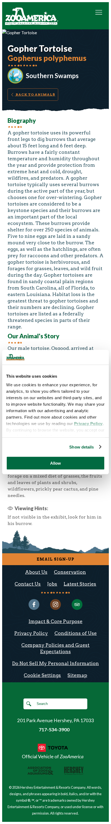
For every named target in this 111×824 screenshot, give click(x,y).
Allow (55, 463)
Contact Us (28, 584)
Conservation (70, 572)
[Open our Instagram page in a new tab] (55, 604)
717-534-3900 (54, 729)
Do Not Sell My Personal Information (55, 663)
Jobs (52, 584)
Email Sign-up (55, 559)
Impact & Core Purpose (55, 621)
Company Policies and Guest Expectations (55, 648)
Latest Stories (80, 584)
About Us (36, 572)
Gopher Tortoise (40, 48)
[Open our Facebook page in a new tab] (34, 604)
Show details (81, 446)
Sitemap (77, 675)
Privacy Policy (31, 633)
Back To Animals (35, 94)
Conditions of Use (75, 633)
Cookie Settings (42, 675)
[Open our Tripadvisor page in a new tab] (77, 604)
